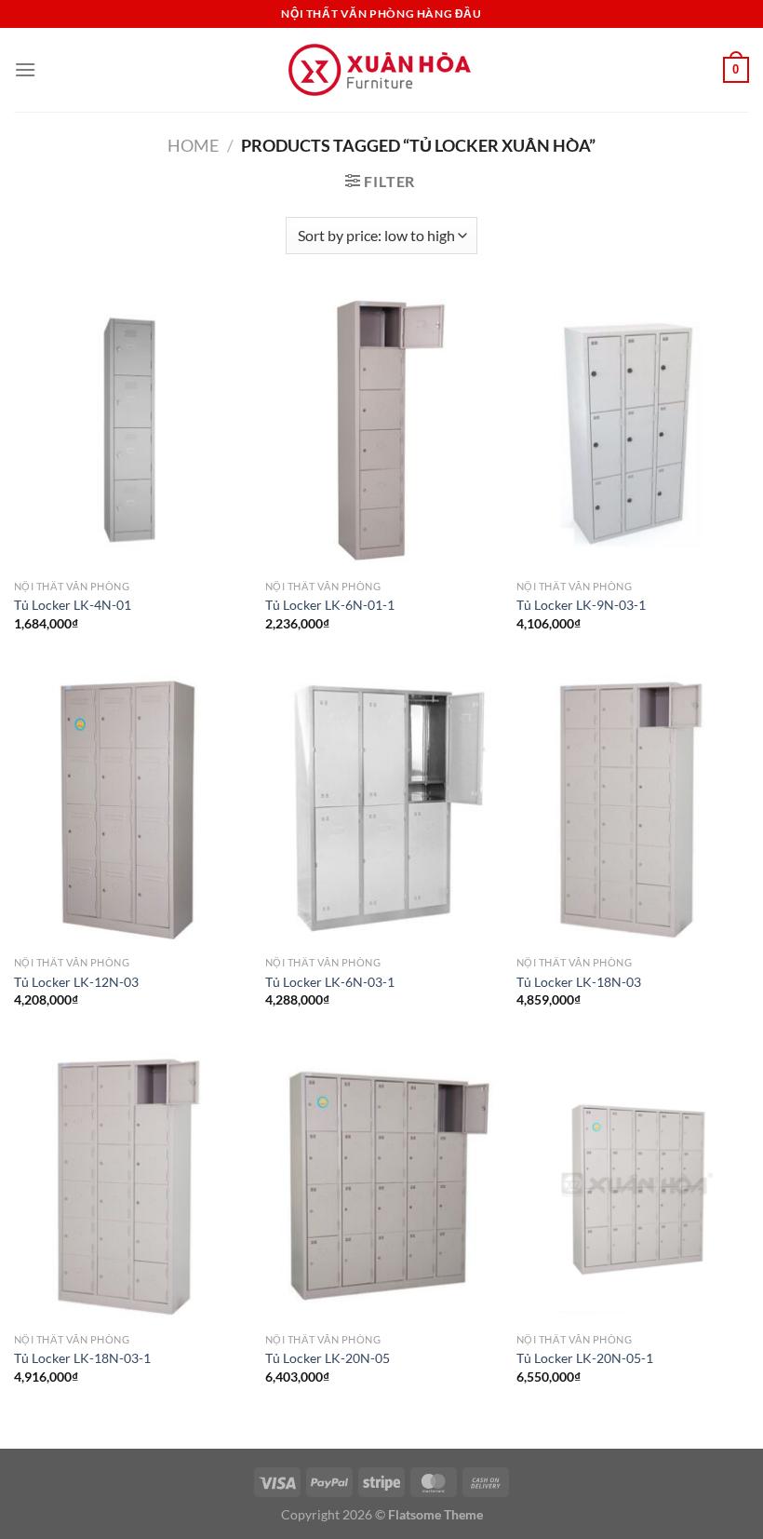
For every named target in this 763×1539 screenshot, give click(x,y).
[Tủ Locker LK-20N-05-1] (632, 1184)
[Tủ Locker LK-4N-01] (130, 431)
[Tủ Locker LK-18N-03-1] (130, 1184)
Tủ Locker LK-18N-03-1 (82, 1358)
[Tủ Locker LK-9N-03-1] (632, 431)
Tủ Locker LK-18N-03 (578, 982)
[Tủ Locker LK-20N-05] (381, 1184)
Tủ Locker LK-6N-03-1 (330, 982)
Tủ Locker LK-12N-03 (76, 982)
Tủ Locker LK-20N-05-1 (584, 1358)
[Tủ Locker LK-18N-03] (632, 807)
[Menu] (25, 69)
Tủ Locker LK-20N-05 (327, 1358)
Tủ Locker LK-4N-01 (72, 605)
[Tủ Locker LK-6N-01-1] (381, 431)
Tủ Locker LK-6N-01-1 (330, 605)
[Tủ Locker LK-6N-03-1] (381, 807)
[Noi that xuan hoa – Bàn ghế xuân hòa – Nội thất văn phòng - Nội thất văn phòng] (381, 70)
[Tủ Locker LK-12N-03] (130, 807)
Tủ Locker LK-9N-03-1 (581, 605)
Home (193, 145)
